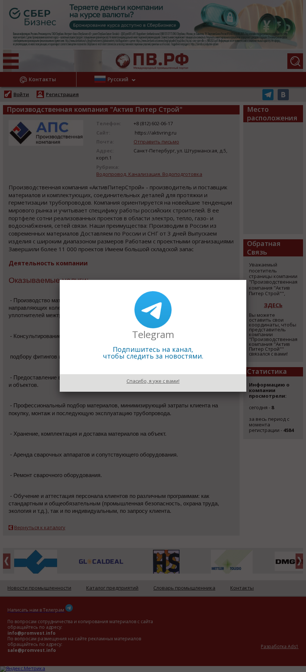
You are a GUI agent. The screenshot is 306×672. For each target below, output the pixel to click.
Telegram (153, 334)
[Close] (246, 280)
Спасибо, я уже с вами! (153, 381)
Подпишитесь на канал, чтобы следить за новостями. (153, 352)
